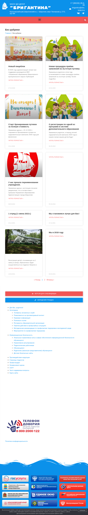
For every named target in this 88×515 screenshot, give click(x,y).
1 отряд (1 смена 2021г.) (19, 214)
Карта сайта (14, 373)
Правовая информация (22, 318)
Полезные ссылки (20, 320)
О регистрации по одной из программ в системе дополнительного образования (64, 126)
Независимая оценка (17, 365)
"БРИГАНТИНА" (30, 7)
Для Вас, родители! (16, 307)
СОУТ (12, 368)
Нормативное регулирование (24, 343)
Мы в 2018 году (56, 232)
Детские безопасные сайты (23, 353)
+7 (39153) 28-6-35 (77, 4)
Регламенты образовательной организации (29, 323)
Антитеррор (14, 310)
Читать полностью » (15, 80)
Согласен (82, 510)
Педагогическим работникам (24, 345)
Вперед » (50, 280)
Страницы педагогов (17, 360)
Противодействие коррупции (20, 357)
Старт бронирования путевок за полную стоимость (22, 125)
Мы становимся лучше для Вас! (64, 214)
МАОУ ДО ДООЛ (17, 4)
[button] (39, 19)
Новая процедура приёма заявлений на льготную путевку (64, 67)
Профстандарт (15, 362)
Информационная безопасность (21, 335)
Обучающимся (19, 348)
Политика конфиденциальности (16, 441)
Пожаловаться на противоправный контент (29, 315)
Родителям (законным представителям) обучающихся (33, 350)
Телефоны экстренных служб (24, 313)
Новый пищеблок (16, 66)
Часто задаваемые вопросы (19, 370)
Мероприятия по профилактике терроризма (29, 331)
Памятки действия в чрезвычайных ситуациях (30, 325)
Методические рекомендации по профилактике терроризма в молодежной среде (42, 328)
